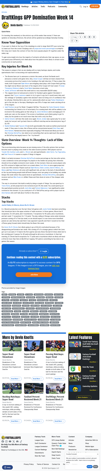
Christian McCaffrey (14, 133)
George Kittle (16, 305)
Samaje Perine (44, 314)
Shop (87, 443)
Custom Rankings (41, 450)
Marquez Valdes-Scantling (40, 322)
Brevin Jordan (41, 119)
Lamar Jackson (6, 303)
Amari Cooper (38, 79)
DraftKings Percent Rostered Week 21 (55, 398)
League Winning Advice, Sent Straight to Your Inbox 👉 (51, 2)
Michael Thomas (25, 322)
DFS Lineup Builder (58, 440)
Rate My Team (88, 367)
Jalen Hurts (50, 152)
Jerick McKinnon (42, 112)
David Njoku (28, 88)
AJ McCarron (30, 308)
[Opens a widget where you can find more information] (7, 467)
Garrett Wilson (55, 168)
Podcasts (52, 6)
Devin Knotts (17, 25)
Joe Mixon (18, 311)
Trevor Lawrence (20, 95)
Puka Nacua (5, 314)
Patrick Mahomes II (42, 188)
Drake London (44, 168)
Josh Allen (28, 188)
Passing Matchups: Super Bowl (55, 355)
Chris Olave (56, 128)
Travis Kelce (6, 186)
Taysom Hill (23, 126)
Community (62, 6)
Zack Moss (44, 165)
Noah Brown (48, 294)
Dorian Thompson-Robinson (10, 322)
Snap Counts (56, 455)
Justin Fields (6, 205)
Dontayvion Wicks (21, 325)
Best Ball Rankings (58, 449)
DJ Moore (15, 205)
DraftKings (12, 294)
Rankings (25, 6)
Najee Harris (14, 300)
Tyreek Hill (5, 152)
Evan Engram (40, 297)
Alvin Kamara (9, 131)
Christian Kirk (6, 305)
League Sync (39, 440)
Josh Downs (5, 297)
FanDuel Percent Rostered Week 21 (32, 398)
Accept (89, 466)
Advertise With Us (91, 440)
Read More (15, 379)
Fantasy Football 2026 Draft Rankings (89, 356)
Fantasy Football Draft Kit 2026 (89, 377)
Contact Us (56, 464)
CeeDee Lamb (15, 152)
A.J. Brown (26, 152)
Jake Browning (38, 294)
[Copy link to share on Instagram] (72, 41)
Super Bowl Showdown (7, 355)
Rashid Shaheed (10, 126)
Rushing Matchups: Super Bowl (11, 398)
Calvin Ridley (34, 317)
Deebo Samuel (55, 317)
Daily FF (4, 294)
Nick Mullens (52, 311)
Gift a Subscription (91, 450)
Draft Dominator (40, 443)
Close (95, 466)
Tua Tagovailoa (60, 152)
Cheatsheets (39, 453)
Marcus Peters (54, 314)
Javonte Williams (33, 325)
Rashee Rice (25, 317)
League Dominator (41, 446)
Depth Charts (56, 452)
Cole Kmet (26, 305)
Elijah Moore (25, 83)
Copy (75, 37)
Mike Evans (17, 177)
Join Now (94, 6)
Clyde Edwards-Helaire (57, 107)
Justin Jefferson (10, 91)
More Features (83, 397)
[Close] (98, 454)
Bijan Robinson (14, 170)
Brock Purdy (15, 317)
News (70, 443)
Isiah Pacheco (9, 107)
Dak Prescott (9, 154)
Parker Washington (57, 100)
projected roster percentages (44, 49)
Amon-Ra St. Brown (27, 205)
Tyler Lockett (57, 305)
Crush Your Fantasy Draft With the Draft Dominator (90, 344)
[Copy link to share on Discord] (77, 41)
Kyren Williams (44, 325)
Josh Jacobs (17, 303)
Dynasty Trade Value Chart (59, 444)
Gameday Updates (90, 386)
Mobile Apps (89, 446)
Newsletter (73, 450)
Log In (85, 6)
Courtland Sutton (43, 319)
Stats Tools (56, 458)
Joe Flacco (5, 300)
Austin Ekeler (30, 297)
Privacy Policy (29, 464)
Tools (43, 6)
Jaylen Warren (54, 322)
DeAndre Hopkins (43, 300)
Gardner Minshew (7, 311)
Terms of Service (43, 464)
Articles (35, 6)
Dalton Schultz (10, 119)
